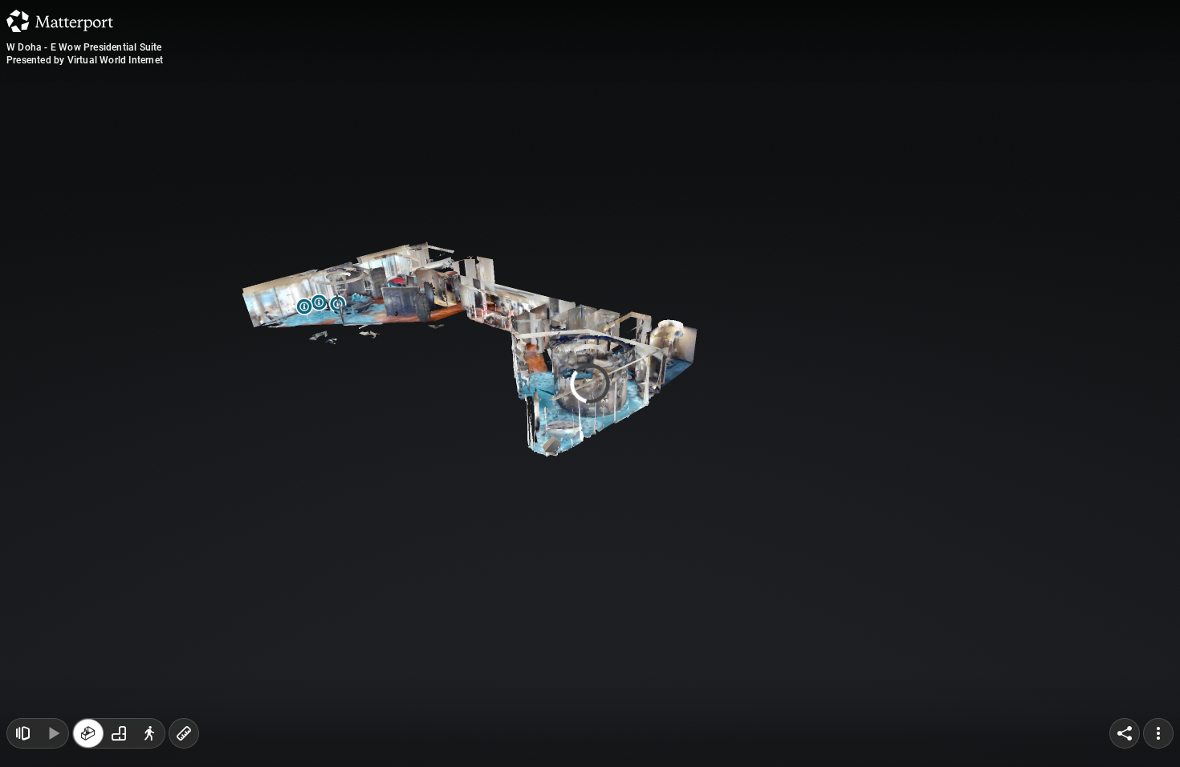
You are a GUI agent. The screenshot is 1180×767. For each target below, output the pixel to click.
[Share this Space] (1124, 733)
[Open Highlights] (22, 733)
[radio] (88, 733)
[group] (118, 733)
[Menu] (1158, 733)
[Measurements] (184, 733)
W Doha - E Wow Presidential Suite (84, 47)
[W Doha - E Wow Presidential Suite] (590, 383)
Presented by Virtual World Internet (84, 60)
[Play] (53, 733)
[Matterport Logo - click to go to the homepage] (59, 20)
